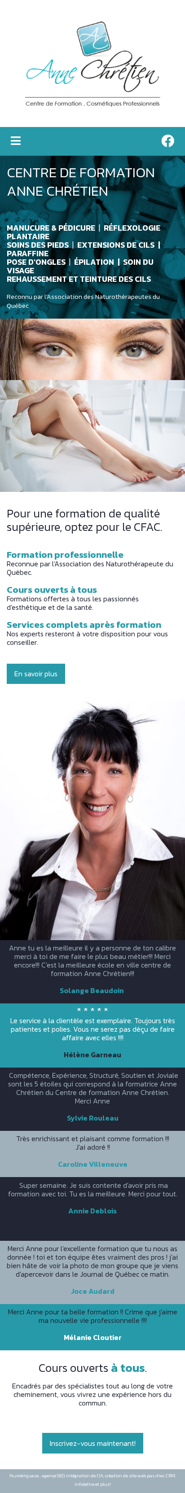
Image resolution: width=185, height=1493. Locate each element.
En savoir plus (35, 673)
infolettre (84, 1484)
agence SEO (53, 1475)
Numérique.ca (24, 1475)
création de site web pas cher (134, 1475)
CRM (170, 1475)
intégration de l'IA (84, 1475)
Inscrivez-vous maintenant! (93, 1443)
